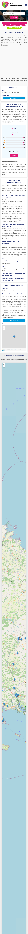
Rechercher (14, 17)
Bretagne (7, 25)
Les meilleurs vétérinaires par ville (17, 23)
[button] (14, 336)
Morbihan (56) (15, 25)
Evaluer (14, 155)
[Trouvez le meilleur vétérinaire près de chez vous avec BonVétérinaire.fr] (12, 8)
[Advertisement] (14, 62)
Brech (22, 25)
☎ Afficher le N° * (14, 98)
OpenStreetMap (13, 349)
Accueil (5, 23)
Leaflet (4, 349)
